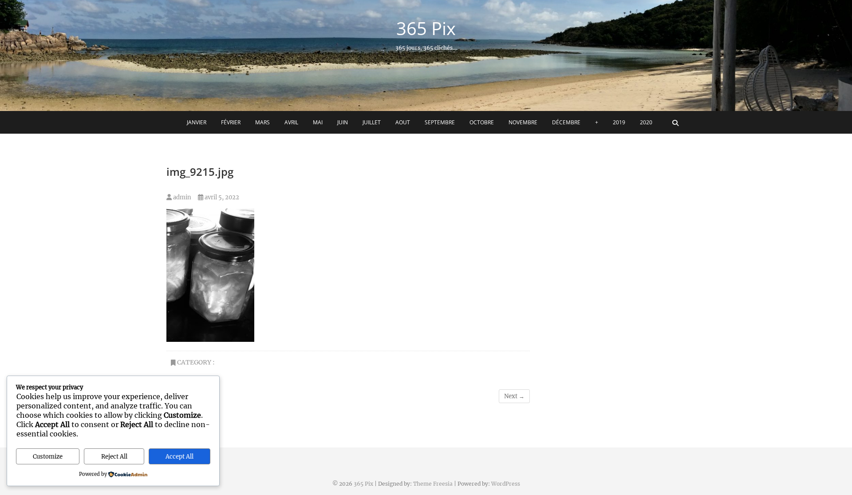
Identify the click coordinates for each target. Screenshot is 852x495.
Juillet (372, 122)
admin (181, 197)
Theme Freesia (433, 483)
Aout (402, 122)
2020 (646, 122)
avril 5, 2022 (221, 197)
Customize (48, 456)
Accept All (179, 456)
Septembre (440, 122)
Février (231, 122)
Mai (318, 122)
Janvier (196, 122)
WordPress (505, 483)
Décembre (566, 122)
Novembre (523, 122)
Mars (262, 122)
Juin (342, 122)
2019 (619, 122)
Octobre (481, 122)
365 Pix (426, 28)
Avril (291, 122)
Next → (514, 396)
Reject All (114, 456)
